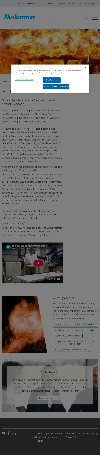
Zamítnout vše (51, 80)
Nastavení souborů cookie (24, 80)
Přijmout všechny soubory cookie (56, 86)
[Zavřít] (85, 68)
